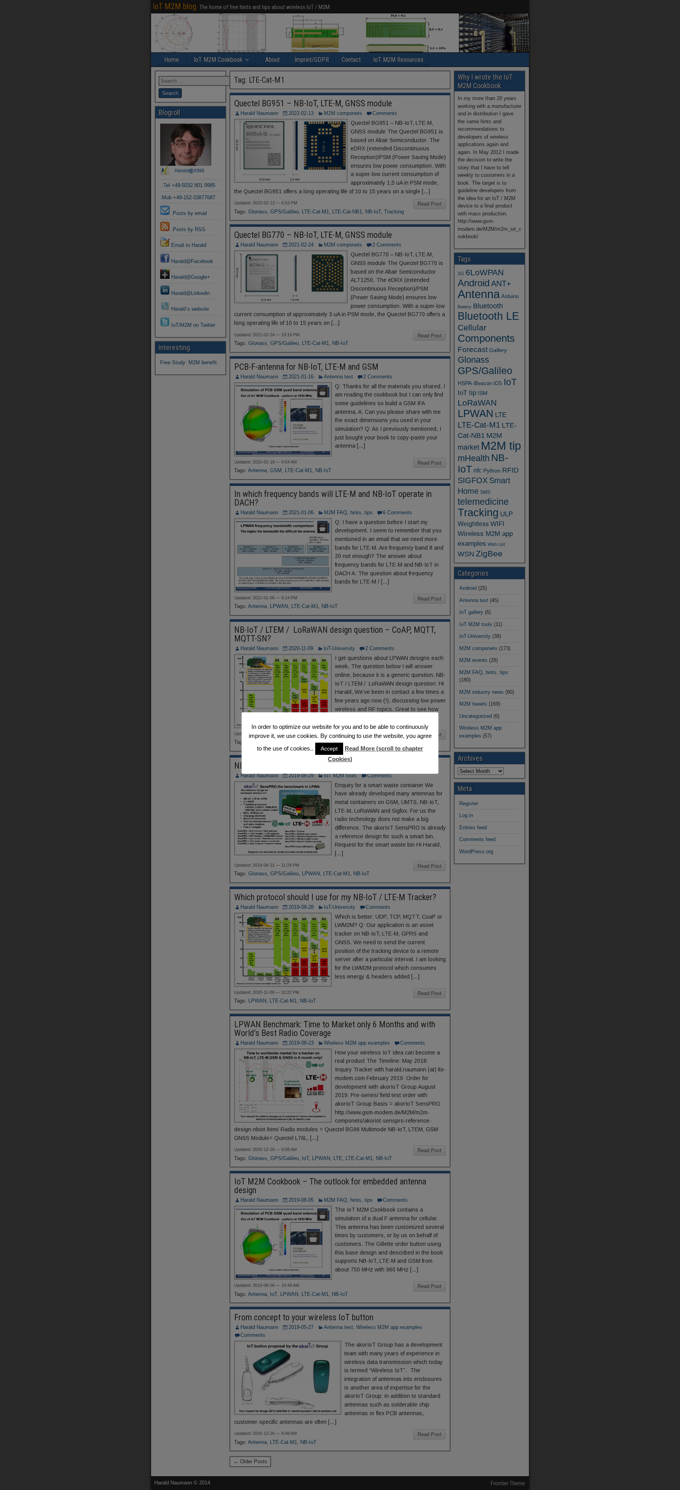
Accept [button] (329, 748)
